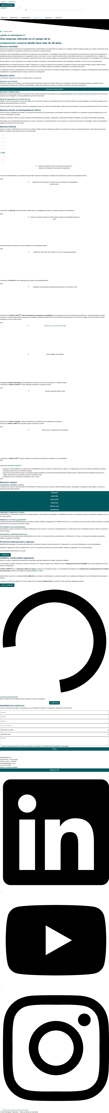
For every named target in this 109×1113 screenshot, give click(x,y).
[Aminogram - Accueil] (54, 12)
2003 (3, 135)
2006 (3, 142)
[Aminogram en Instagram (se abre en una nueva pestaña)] (56, 1108)
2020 (3, 160)
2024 (3, 163)
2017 (3, 153)
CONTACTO (12, 1)
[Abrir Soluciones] (52, 17)
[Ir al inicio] (1, 31)
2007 (3, 145)
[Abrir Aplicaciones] (18, 17)
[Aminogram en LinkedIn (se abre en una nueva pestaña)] (56, 892)
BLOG (3, 1)
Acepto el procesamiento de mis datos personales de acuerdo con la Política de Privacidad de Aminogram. (35, 746)
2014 (3, 149)
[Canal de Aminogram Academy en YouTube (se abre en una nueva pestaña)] (56, 986)
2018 (3, 156)
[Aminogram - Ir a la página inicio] (0, 751)
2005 (3, 138)
